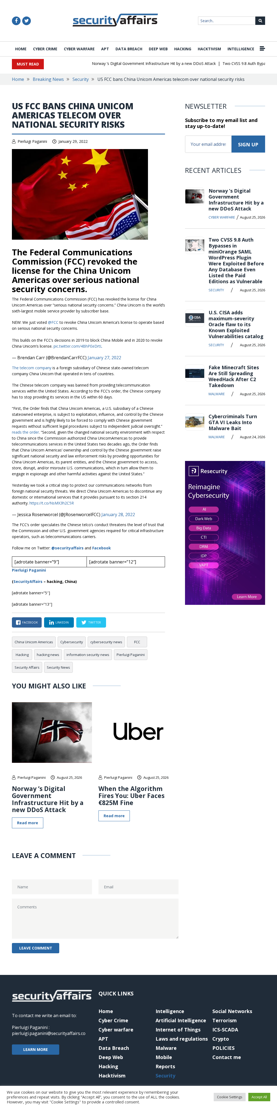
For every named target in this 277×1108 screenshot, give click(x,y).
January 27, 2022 (104, 358)
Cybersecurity (71, 641)
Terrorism (224, 1020)
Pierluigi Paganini (32, 141)
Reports (165, 1066)
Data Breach (129, 48)
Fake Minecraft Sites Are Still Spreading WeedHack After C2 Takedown (234, 376)
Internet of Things (178, 1029)
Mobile (164, 1057)
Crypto (220, 1039)
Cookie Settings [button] (229, 1096)
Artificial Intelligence (181, 1020)
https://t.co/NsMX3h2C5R (51, 503)
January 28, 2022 (118, 514)
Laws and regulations (182, 1039)
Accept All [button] (259, 1096)
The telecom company (31, 367)
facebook (30, 622)
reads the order (25, 432)
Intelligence (240, 48)
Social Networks (232, 1011)
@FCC (53, 322)
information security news (88, 654)
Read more (27, 822)
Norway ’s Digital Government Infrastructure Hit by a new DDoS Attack (144, 63)
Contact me (226, 1057)
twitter (94, 622)
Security (80, 79)
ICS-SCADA (225, 1029)
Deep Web (158, 48)
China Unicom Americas (34, 641)
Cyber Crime (45, 48)
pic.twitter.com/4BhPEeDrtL (78, 346)
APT (105, 48)
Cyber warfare (79, 48)
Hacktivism (209, 48)
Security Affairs (27, 667)
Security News (58, 667)
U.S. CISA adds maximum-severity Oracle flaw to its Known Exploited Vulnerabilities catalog (236, 324)
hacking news (48, 654)
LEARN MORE (35, 1049)
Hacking (182, 48)
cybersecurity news (106, 641)
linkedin (62, 622)
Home (21, 48)
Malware (217, 393)
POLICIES (223, 1048)
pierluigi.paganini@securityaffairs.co (48, 1033)
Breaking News (48, 79)
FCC (137, 641)
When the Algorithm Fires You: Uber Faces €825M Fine (131, 795)
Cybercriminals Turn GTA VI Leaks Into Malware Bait (233, 422)
